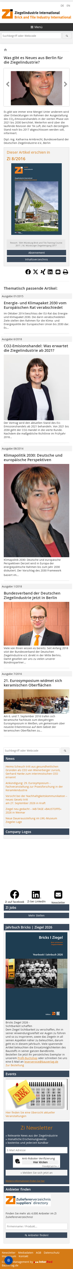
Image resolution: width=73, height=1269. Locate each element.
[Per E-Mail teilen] (58, 272)
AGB (38, 1252)
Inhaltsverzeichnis (36, 259)
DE (62, 5)
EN (68, 5)
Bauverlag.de (10, 1265)
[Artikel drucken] (65, 272)
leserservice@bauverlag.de (41, 1061)
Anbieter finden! (37, 1235)
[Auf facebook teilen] (28, 273)
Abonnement (36, 252)
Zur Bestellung (15, 1065)
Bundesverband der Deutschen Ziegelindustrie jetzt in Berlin (32, 595)
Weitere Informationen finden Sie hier (25, 1180)
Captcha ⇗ (50, 1166)
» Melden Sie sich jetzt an (37, 1172)
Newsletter (9, 1252)
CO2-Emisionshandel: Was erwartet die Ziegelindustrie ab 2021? (36, 348)
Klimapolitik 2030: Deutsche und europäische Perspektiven (33, 457)
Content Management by (18, 1262)
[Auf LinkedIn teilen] (50, 273)
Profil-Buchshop (27, 1058)
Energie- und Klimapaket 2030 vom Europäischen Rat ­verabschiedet (35, 305)
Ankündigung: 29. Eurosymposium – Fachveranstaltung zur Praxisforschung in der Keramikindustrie (34, 786)
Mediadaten (25, 1252)
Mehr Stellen (36, 915)
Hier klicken (40, 1162)
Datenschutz (52, 1252)
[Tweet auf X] (35, 273)
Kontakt (23, 1256)
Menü (38, 27)
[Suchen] (67, 36)
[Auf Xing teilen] (43, 273)
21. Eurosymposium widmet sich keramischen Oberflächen (33, 683)
